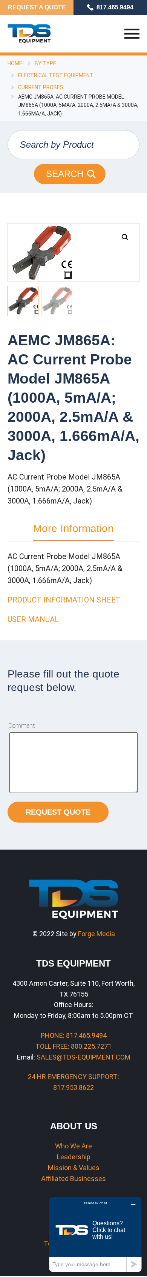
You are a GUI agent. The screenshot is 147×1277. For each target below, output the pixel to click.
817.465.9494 (114, 7)
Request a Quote (37, 7)
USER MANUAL (33, 619)
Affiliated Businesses (73, 1179)
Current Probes (40, 87)
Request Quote (58, 812)
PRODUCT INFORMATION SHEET (64, 599)
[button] (125, 237)
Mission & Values (74, 1168)
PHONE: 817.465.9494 (74, 1035)
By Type (45, 63)
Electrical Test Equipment (55, 75)
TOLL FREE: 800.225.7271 (73, 1046)
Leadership (73, 1157)
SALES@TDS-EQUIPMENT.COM (83, 1057)
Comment (21, 725)
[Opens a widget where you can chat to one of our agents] (95, 1234)
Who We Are (73, 1146)
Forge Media (96, 934)
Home (15, 63)
